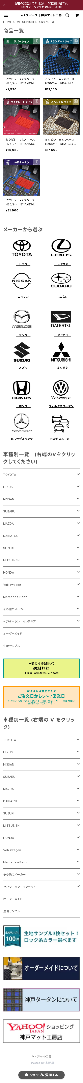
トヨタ (23, 264)
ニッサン (23, 296)
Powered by (37, 1062)
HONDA (8, 572)
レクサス (62, 264)
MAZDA (8, 523)
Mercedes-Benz (15, 597)
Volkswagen (12, 584)
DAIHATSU (10, 535)
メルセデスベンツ (22, 438)
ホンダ (23, 406)
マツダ (23, 335)
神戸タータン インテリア (19, 621)
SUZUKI (8, 548)
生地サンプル (11, 646)
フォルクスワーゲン (61, 406)
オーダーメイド (12, 633)
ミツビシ (62, 367)
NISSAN (8, 499)
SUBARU (9, 511)
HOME (7, 22)
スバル (62, 296)
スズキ (23, 367)
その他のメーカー (61, 438)
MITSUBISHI (25, 22)
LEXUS (8, 487)
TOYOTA (9, 474)
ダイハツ (62, 335)
